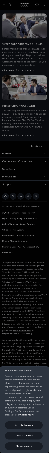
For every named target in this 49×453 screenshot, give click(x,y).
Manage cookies (24, 446)
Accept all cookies (24, 425)
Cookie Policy (26, 414)
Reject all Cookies (24, 436)
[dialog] (24, 409)
